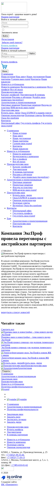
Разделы (6, 371)
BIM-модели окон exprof (22, 107)
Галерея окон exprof (20, 79)
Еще (9, 218)
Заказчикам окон (9, 379)
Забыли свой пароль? (12, 42)
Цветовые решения (10, 105)
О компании (7, 74)
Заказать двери (14, 422)
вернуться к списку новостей (15, 312)
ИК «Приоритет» (9, 484)
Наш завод (21, 76)
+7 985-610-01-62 (19, 465)
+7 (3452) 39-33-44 (15, 455)
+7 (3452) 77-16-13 (16, 457)
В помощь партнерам (23, 172)
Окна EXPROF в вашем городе (36, 113)
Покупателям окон (10, 110)
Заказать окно (13, 417)
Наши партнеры (20, 141)
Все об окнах (16, 89)
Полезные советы (33, 115)
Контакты (36, 79)
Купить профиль (15, 429)
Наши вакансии (20, 148)
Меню (4, 71)
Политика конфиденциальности (17, 386)
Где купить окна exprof (24, 216)
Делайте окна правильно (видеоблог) (23, 98)
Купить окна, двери (10, 113)
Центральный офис (10, 123)
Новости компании (10, 87)
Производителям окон (12, 92)
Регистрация (8, 39)
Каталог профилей (10, 94)
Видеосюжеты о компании (34, 87)
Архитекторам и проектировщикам (18, 102)
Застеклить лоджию (16, 419)
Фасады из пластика (22, 187)
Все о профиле (20, 159)
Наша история (8, 76)
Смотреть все (7, 329)
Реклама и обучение (22, 97)
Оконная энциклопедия (12, 115)
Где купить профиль (30, 123)
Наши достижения (36, 76)
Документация (27, 94)
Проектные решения (31, 105)
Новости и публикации (12, 84)
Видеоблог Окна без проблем (27, 205)
